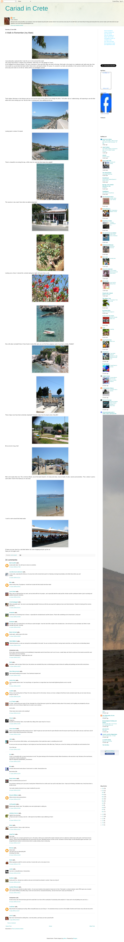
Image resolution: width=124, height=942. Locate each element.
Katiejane (11, 621)
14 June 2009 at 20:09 (14, 686)
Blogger (75, 938)
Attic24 (104, 155)
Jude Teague (103, 92)
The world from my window (109, 233)
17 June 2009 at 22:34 (14, 773)
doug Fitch (12, 834)
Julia (10, 739)
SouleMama (105, 191)
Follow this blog (109, 753)
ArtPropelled (12, 804)
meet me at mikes (107, 139)
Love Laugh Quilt (106, 160)
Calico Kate (12, 680)
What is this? (106, 88)
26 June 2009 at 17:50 (14, 864)
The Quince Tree (106, 298)
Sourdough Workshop (107, 174)
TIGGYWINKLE (13, 641)
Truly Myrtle (105, 352)
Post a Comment (12, 923)
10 (103, 814)
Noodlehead (105, 178)
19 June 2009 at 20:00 (14, 790)
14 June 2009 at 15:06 (14, 645)
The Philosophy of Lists (108, 715)
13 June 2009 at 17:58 (14, 567)
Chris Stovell (12, 728)
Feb (103, 794)
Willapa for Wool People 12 (108, 311)
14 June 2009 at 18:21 (14, 657)
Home (50, 926)
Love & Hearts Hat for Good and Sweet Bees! (114, 272)
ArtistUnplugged (13, 602)
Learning (112, 329)
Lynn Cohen (12, 591)
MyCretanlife (12, 563)
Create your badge (105, 113)
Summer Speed (105, 156)
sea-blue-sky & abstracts (15, 572)
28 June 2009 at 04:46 (14, 873)
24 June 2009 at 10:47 (14, 843)
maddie (11, 691)
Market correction (106, 294)
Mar (103, 796)
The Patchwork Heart (107, 196)
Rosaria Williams (13, 795)
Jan (103, 792)
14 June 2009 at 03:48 (14, 616)
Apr (103, 799)
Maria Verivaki (13, 632)
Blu (10, 766)
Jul (103, 805)
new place (104, 730)
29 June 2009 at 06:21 (14, 892)
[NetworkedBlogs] (109, 751)
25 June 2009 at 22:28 (14, 855)
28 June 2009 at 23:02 (14, 882)
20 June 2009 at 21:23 (14, 799)
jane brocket (105, 729)
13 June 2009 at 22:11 (14, 577)
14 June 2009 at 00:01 (14, 586)
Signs (103, 711)
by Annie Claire (106, 310)
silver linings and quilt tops (108, 192)
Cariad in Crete (26, 8)
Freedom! (104, 187)
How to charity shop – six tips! (109, 735)
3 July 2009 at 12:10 (14, 910)
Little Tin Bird (105, 147)
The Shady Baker (106, 172)
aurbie (11, 869)
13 (103, 820)
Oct (103, 809)
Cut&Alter (12, 906)
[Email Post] (20, 555)
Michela (11, 848)
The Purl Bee (105, 745)
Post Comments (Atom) (17, 928)
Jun (103, 803)
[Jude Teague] (106, 112)
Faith (10, 662)
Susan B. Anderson (107, 269)
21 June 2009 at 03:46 (14, 808)
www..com (105, 72)
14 (103, 822)
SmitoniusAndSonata (107, 245)
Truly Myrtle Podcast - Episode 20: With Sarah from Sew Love (113, 356)
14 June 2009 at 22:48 (14, 696)
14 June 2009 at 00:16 (14, 597)
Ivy (10, 754)
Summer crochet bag (107, 741)
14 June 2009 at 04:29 (14, 627)
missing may (113, 258)
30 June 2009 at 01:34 (14, 901)
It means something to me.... (113, 224)
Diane (10, 825)
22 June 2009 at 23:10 (14, 829)
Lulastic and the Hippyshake (109, 734)
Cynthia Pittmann (13, 887)
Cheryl (11, 718)
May (103, 801)
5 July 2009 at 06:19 (14, 919)
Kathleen (11, 878)
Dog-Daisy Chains (107, 221)
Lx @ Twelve (12, 701)
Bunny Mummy (106, 209)
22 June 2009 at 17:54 (14, 820)
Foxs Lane (105, 257)
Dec (103, 811)
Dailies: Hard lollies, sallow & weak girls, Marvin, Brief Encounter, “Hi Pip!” (110, 142)
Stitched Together (107, 400)
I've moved (104, 716)
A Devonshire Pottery (108, 388)
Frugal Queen (105, 364)
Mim (10, 582)
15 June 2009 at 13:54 (14, 723)
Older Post (92, 926)
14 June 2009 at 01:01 (14, 607)
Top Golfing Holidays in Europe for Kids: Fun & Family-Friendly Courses (109, 150)
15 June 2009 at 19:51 (14, 749)
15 (103, 825)
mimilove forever (13, 813)
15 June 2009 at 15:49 (14, 734)
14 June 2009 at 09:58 (14, 636)
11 (103, 816)
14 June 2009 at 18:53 (14, 666)
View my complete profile (17, 25)
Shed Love (112, 341)
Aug (103, 807)
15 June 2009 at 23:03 (14, 761)
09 (103, 790)
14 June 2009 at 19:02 (14, 675)
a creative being (106, 739)
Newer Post (8, 926)
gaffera (65, 938)
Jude (14, 18)
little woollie (105, 281)
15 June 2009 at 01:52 (14, 713)
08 (103, 788)
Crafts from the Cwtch (108, 316)
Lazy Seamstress (107, 340)
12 (103, 818)
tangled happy (106, 376)
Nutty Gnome (12, 778)
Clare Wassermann (14, 671)
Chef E (11, 915)
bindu (10, 860)
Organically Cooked (107, 293)
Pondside (11, 612)
